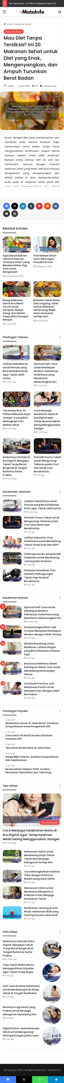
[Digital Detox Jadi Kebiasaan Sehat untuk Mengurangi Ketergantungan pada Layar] (51, 1036)
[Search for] (59, 13)
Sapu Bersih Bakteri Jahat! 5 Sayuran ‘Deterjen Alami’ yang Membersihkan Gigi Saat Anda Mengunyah (16, 264)
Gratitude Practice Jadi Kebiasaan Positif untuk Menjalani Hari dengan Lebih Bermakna (41, 689)
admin (11, 86)
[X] (14, 206)
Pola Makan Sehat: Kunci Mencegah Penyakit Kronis (45, 259)
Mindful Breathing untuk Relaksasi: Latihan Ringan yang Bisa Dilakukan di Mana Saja (42, 649)
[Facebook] (6, 206)
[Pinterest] (39, 206)
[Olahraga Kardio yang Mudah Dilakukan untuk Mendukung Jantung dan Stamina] (12, 558)
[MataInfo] (32, 11)
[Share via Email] (6, 213)
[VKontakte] (55, 206)
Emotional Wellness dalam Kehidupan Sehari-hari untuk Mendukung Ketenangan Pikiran (42, 669)
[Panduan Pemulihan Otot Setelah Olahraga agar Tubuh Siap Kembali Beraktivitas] (12, 575)
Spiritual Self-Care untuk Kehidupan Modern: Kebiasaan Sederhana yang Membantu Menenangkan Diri (46, 373)
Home (9, 24)
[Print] (14, 213)
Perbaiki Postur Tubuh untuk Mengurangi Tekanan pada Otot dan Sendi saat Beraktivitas (47, 464)
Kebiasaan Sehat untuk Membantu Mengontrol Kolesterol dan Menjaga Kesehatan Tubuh (39, 893)
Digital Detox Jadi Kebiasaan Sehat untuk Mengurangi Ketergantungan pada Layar (21, 1032)
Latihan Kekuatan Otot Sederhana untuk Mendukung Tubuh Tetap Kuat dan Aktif (42, 541)
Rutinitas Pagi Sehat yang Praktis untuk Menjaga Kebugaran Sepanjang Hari (20, 1010)
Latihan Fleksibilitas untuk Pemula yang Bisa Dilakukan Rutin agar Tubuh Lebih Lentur (15, 371)
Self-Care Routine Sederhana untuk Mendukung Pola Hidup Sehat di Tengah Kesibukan (21, 989)
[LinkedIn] (22, 206)
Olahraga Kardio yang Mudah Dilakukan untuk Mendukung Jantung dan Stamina (42, 557)
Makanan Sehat (23, 24)
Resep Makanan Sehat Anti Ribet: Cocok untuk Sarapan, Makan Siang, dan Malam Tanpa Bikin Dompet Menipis (15, 309)
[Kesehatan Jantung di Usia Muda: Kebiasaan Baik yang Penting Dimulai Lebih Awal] (12, 912)
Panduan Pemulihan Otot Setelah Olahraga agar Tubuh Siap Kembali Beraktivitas (40, 576)
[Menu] (4, 13)
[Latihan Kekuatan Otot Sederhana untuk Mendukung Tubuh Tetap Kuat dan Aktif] (12, 542)
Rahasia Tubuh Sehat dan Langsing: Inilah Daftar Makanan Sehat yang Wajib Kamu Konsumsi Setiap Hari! (46, 308)
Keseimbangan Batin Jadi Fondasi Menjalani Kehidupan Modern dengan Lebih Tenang (42, 631)
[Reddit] (47, 206)
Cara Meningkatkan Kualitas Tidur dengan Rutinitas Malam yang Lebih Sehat (42, 875)
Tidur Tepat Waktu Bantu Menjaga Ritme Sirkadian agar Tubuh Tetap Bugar (18, 968)
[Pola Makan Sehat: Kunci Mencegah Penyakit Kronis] (47, 244)
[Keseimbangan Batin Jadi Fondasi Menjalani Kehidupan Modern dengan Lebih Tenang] (12, 632)
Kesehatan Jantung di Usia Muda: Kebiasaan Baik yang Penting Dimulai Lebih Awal (41, 911)
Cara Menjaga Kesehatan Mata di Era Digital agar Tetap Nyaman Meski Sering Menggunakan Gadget (47, 419)
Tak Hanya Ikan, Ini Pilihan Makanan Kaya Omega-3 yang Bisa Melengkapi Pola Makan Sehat (16, 418)
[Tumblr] (31, 206)
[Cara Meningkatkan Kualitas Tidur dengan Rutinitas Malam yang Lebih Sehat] (12, 876)
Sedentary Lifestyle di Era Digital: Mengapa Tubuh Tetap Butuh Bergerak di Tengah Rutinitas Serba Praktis (16, 466)
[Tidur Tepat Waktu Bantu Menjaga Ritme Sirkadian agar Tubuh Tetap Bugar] (51, 972)
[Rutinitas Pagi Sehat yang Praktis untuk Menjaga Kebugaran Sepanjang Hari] (51, 1014)
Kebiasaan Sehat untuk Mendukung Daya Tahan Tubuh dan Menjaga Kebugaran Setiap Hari (39, 857)
